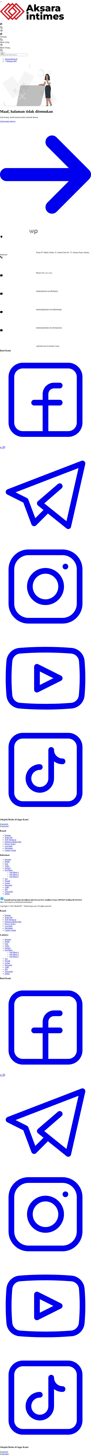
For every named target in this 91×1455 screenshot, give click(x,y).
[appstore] (4, 824)
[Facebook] (45, 445)
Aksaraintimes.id (11, 59)
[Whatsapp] (3, 448)
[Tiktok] (45, 815)
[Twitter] (1, 448)
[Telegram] (45, 540)
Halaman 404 (11, 61)
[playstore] (4, 826)
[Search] (2, 54)
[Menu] (1, 1)
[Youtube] (45, 723)
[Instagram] (45, 631)
